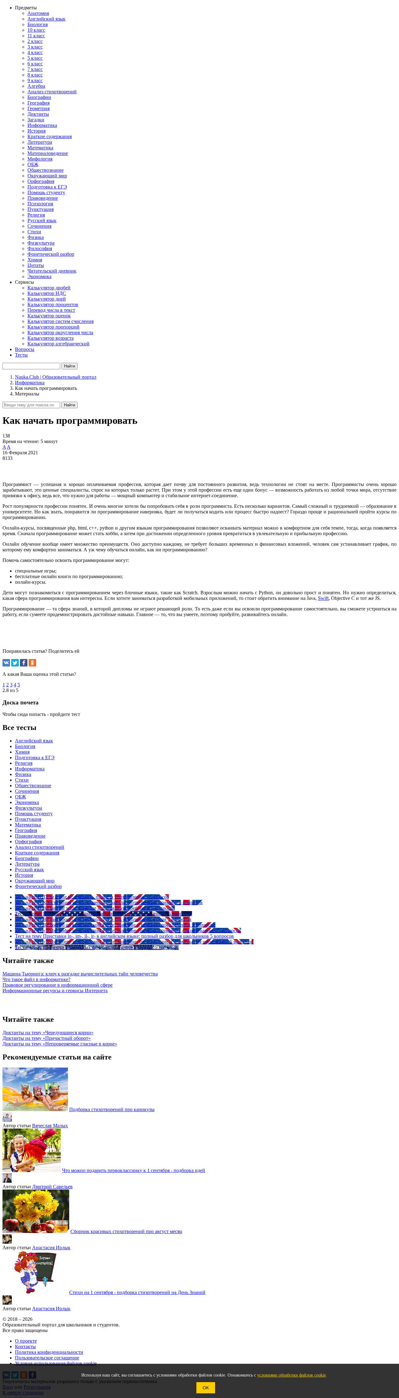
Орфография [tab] (28, 841)
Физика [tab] (23, 774)
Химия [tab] (22, 752)
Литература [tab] (27, 864)
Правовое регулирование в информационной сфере (57, 985)
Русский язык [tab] (29, 869)
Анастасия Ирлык (51, 1247)
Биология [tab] (25, 746)
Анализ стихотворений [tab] (39, 847)
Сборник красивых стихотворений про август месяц (126, 1231)
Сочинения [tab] (27, 791)
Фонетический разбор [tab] (38, 886)
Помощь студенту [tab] (34, 813)
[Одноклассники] (32, 662)
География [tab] (26, 830)
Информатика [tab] (30, 768)
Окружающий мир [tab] (35, 880)
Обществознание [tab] (33, 785)
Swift (323, 598)
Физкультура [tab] (28, 808)
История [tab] (24, 875)
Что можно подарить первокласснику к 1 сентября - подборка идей (133, 1170)
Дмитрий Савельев (52, 1186)
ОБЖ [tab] (20, 796)
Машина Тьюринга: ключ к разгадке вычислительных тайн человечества (80, 973)
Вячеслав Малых (50, 1125)
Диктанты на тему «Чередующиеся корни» (48, 1032)
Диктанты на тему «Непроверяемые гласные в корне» (59, 1043)
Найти (69, 405)
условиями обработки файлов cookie (291, 1375)
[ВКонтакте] (6, 662)
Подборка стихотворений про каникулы (112, 1109)
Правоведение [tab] (30, 836)
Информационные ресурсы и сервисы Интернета (55, 990)
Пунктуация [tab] (28, 819)
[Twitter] (15, 662)
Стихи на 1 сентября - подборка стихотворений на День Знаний (137, 1292)
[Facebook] (23, 662)
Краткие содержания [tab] (37, 852)
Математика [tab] (28, 824)
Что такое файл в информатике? (36, 979)
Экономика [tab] (27, 802)
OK (206, 1387)
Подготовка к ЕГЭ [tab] (35, 757)
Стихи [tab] (22, 780)
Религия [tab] (23, 763)
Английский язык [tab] (34, 740)
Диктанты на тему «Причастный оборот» (46, 1038)
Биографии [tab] (27, 858)
